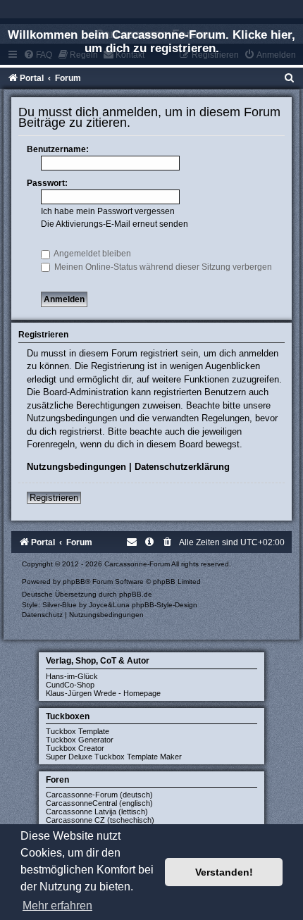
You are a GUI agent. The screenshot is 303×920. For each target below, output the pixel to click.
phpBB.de (135, 594)
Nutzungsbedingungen (76, 466)
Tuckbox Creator (75, 748)
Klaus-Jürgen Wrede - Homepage (103, 693)
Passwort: (47, 183)
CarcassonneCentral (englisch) (99, 803)
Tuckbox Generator (79, 739)
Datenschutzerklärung (182, 466)
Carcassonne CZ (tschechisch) (100, 820)
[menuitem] (289, 78)
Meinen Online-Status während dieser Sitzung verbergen (162, 267)
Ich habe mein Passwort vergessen (108, 211)
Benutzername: (58, 149)
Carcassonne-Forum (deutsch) (99, 794)
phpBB (74, 581)
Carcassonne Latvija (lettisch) (97, 811)
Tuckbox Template (77, 731)
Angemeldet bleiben (91, 254)
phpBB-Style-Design (164, 605)
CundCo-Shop (70, 684)
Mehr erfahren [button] (57, 906)
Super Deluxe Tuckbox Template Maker (114, 756)
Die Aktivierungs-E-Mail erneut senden (114, 224)
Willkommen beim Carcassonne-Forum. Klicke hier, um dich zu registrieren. (151, 41)
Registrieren (54, 497)
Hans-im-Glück (72, 676)
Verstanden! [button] (224, 872)
